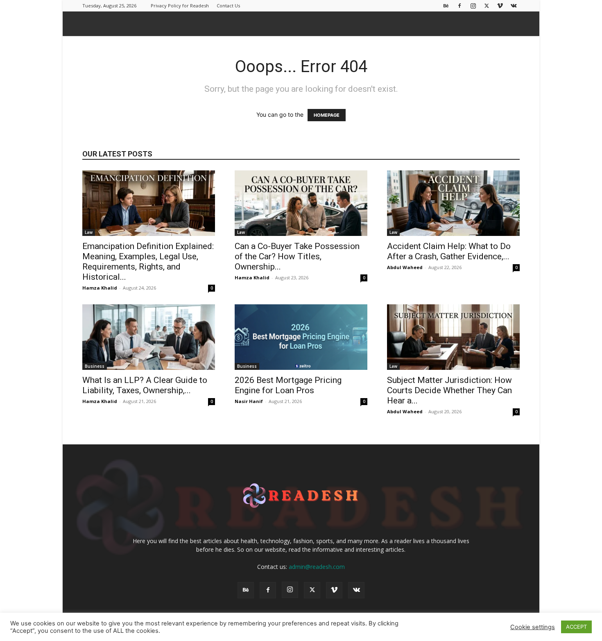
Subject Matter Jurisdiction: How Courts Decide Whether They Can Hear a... (449, 390)
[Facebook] (459, 5)
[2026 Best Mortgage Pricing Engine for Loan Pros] (301, 337)
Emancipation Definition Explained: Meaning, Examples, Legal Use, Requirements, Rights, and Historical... (148, 261)
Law (89, 232)
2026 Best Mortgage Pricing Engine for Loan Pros (288, 385)
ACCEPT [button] (576, 626)
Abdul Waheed (405, 267)
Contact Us (228, 5)
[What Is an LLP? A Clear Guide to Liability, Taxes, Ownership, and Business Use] (148, 337)
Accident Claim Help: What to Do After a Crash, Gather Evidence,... (449, 251)
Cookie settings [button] (532, 627)
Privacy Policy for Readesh (180, 5)
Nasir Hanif (249, 401)
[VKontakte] (513, 5)
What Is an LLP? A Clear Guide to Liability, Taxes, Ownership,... (144, 385)
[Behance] (446, 5)
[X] (486, 5)
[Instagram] (473, 5)
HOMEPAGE (326, 115)
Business (94, 366)
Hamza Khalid (99, 288)
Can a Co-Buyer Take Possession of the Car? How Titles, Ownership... (297, 256)
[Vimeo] (500, 5)
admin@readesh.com (317, 567)
